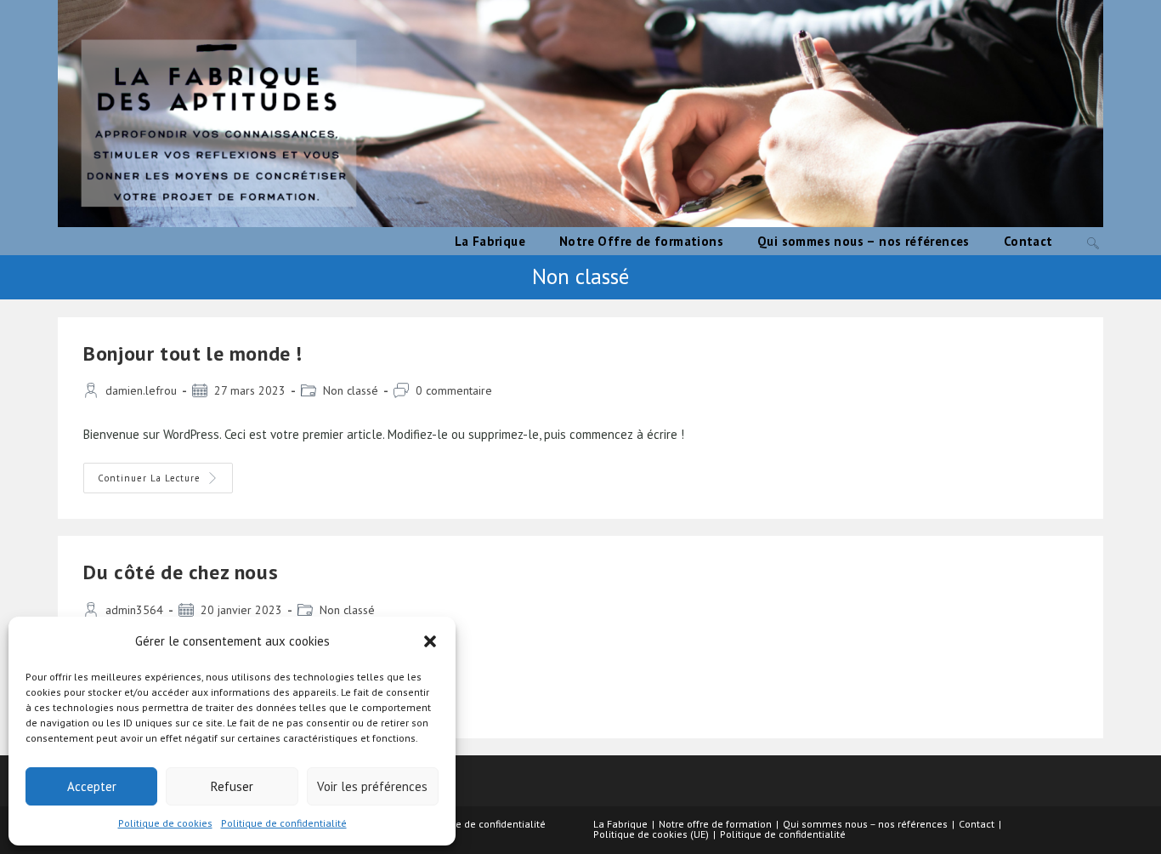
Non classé (350, 390)
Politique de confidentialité (284, 823)
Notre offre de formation (715, 823)
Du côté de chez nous (180, 572)
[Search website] (1093, 241)
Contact (976, 823)
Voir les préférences (372, 786)
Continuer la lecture (165, 481)
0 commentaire (454, 390)
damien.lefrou (141, 390)
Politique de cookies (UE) (651, 834)
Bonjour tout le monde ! (193, 353)
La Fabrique (620, 823)
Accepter (91, 786)
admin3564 (134, 610)
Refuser (232, 786)
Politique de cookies (165, 823)
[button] (430, 641)
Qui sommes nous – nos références (865, 823)
